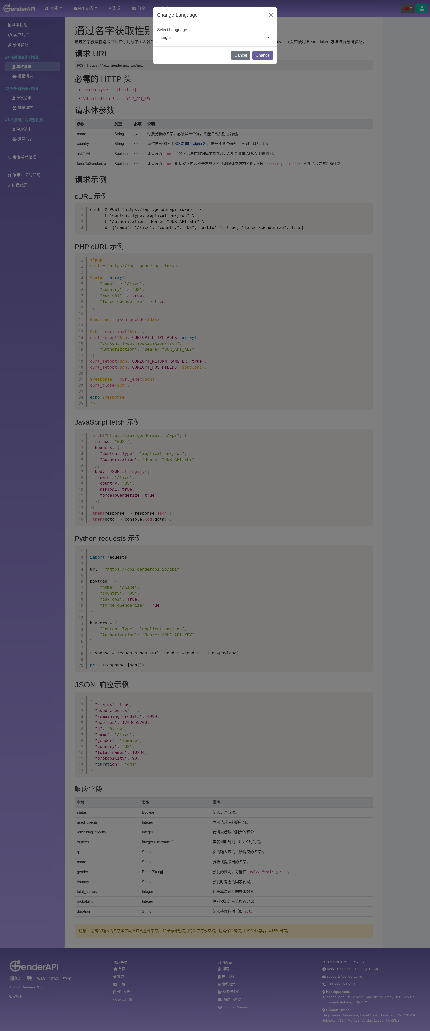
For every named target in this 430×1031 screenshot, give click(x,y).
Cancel (240, 55)
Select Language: (172, 30)
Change (263, 55)
